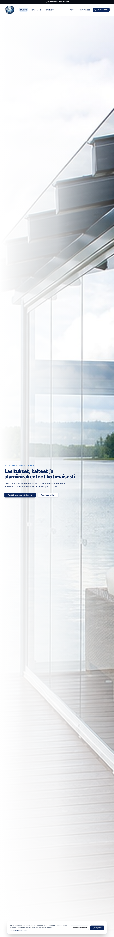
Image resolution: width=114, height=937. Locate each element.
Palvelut (48, 10)
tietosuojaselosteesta (18, 930)
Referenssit (36, 10)
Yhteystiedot (84, 10)
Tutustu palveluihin (48, 495)
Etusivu (23, 10)
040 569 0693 (103, 10)
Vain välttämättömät (79, 928)
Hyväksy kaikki (97, 928)
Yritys (72, 10)
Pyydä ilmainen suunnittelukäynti (57, 2)
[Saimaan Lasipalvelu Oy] (9, 9)
